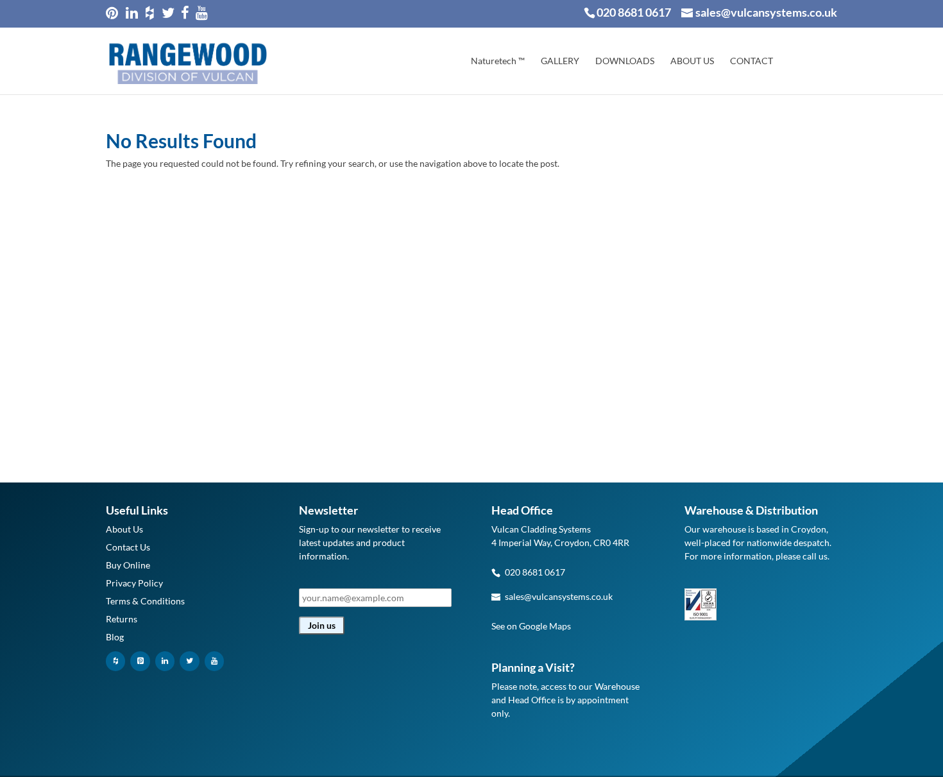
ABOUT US (692, 61)
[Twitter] (189, 661)
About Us (124, 529)
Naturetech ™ (498, 61)
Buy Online (128, 564)
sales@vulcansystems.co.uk (559, 596)
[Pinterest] (139, 661)
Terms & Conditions (145, 600)
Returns (121, 618)
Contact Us (128, 547)
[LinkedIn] (164, 661)
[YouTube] (214, 661)
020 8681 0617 (634, 12)
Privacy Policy (134, 582)
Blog (115, 636)
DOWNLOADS (624, 61)
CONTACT (751, 61)
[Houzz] (115, 661)
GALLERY (560, 61)
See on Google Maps (531, 625)
